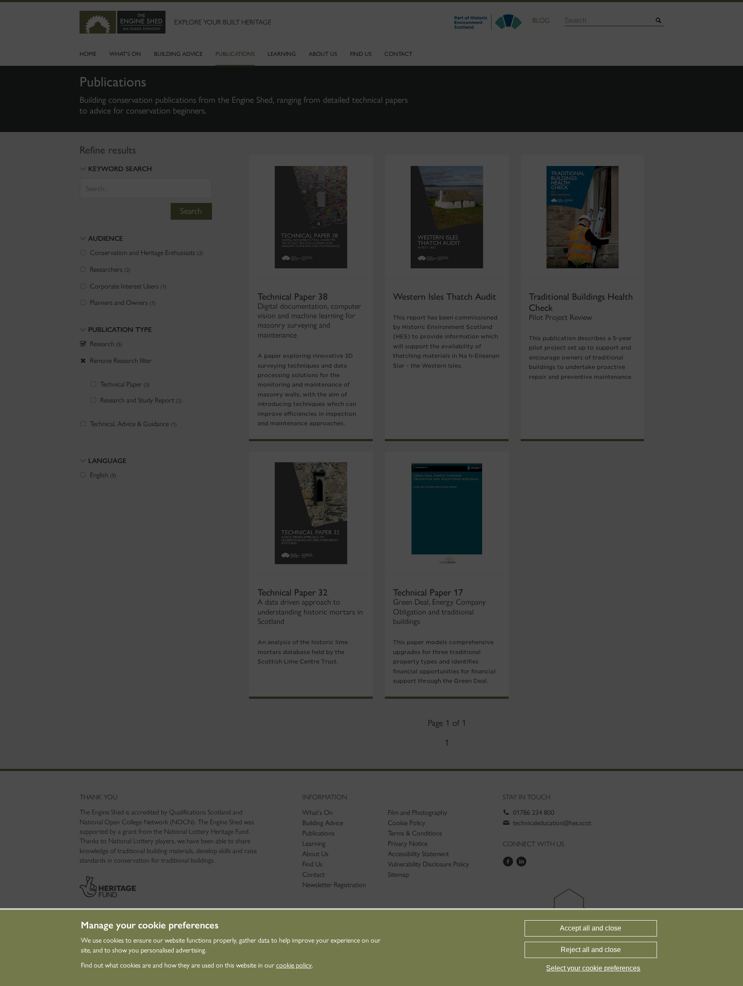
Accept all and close (590, 928)
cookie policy (294, 965)
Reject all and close (591, 949)
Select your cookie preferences (593, 968)
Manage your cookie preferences (149, 925)
